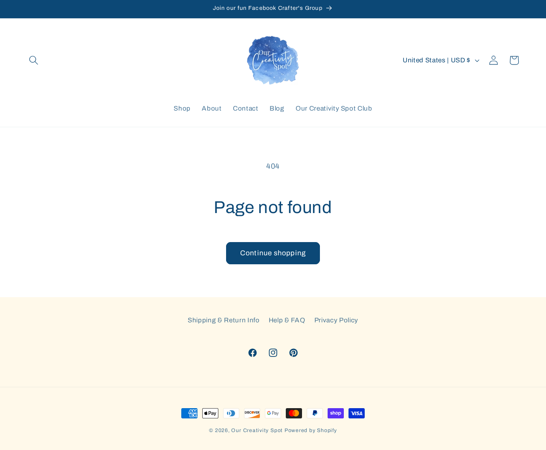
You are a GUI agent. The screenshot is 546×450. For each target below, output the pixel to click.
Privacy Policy (336, 320)
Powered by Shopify (311, 430)
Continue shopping (273, 253)
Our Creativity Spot (257, 430)
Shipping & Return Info (224, 320)
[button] (33, 60)
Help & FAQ (287, 320)
